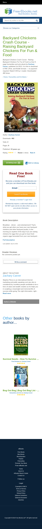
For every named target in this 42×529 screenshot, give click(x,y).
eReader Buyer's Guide (21, 473)
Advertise (21, 500)
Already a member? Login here (21, 200)
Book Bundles (21, 456)
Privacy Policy (21, 491)
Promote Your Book (21, 463)
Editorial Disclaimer (21, 497)
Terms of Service (21, 489)
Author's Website (10, 302)
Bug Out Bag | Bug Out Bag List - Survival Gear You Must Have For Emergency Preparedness (21, 390)
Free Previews (16, 361)
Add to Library (33, 163)
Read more (7, 293)
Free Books (21, 452)
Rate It (32, 153)
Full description (9, 240)
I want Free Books (21, 194)
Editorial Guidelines (21, 495)
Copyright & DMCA (21, 486)
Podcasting (21, 461)
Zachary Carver (14, 135)
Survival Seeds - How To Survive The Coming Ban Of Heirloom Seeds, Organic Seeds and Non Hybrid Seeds (21, 359)
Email (14, 188)
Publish (21, 459)
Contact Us (21, 475)
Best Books (21, 454)
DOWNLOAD (11, 163)
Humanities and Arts (16, 393)
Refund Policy (21, 493)
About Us (21, 471)
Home (21, 469)
